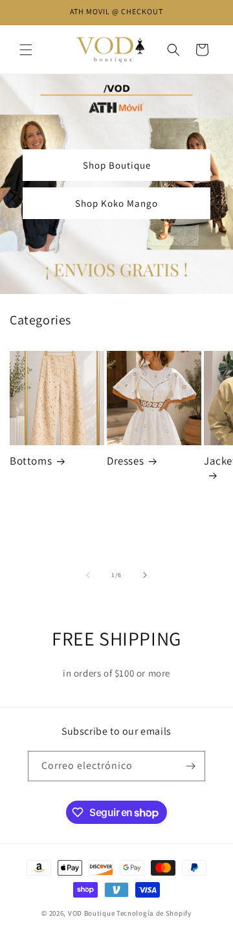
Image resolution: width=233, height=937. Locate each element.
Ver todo (205, 320)
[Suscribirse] (190, 766)
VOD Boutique (91, 913)
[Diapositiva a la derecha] (145, 575)
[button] (26, 50)
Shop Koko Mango (116, 203)
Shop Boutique (117, 165)
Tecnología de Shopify (154, 913)
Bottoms (31, 461)
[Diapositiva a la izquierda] (88, 575)
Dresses (125, 461)
